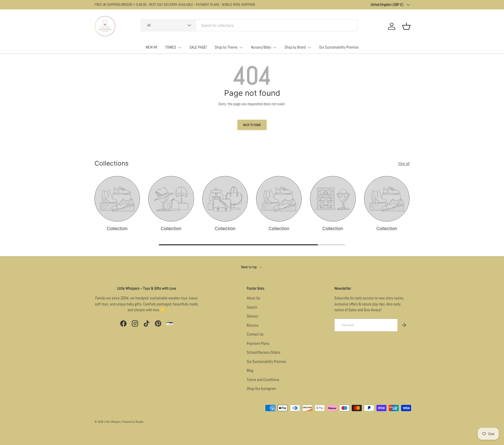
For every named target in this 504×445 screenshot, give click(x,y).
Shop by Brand (295, 47)
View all (404, 163)
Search (252, 307)
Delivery (252, 316)
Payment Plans (258, 343)
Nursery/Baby (261, 47)
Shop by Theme (226, 47)
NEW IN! (151, 47)
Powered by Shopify (132, 421)
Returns (253, 325)
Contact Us (255, 334)
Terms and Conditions (263, 379)
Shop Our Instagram (261, 388)
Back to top (249, 267)
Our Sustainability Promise (339, 47)
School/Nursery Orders (263, 352)
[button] (406, 26)
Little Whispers (112, 421)
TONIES (170, 47)
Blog (250, 370)
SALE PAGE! (198, 47)
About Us (253, 297)
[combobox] (249, 25)
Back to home (252, 125)
